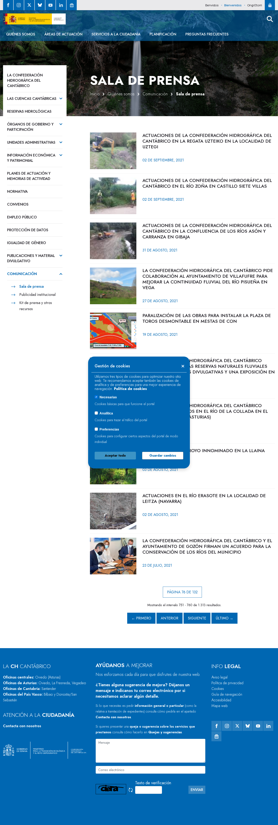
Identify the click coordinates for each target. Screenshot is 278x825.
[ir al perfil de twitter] (29, 5)
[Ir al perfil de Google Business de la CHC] (72, 5)
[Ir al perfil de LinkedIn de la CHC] (61, 5)
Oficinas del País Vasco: (40, 697)
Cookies (217, 688)
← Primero (141, 618)
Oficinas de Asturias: (44, 683)
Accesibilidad (221, 700)
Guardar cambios (162, 455)
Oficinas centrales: (32, 677)
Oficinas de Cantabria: (29, 688)
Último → (224, 618)
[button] (270, 19)
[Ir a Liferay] (34, 18)
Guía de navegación (226, 694)
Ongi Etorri (254, 5)
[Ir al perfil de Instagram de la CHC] (19, 5)
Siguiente (197, 618)
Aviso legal (219, 677)
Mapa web (219, 705)
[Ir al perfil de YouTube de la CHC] (50, 5)
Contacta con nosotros (22, 726)
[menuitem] (20, 34)
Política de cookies (130, 388)
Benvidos (212, 5)
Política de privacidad (227, 683)
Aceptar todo (115, 455)
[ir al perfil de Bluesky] (40, 5)
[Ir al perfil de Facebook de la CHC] (8, 5)
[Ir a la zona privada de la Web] (270, 5)
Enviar (197, 789)
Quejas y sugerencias (165, 732)
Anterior (169, 618)
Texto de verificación (153, 783)
